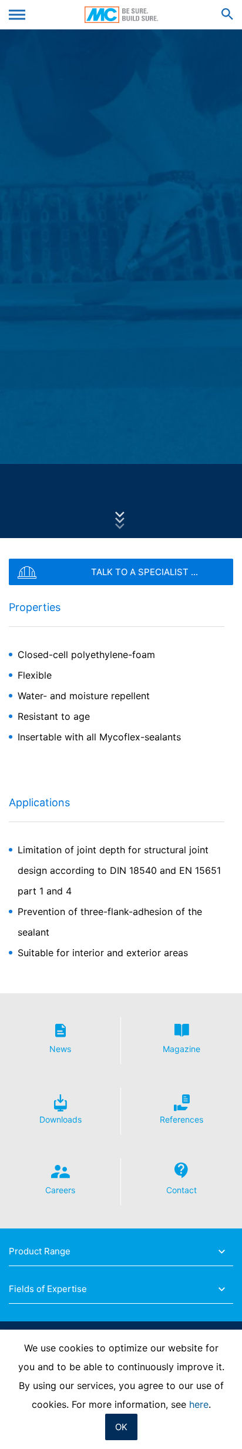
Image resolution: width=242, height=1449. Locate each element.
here (199, 1404)
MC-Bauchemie (121, 14)
